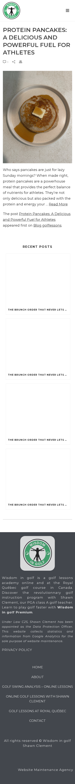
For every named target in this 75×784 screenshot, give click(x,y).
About (37, 677)
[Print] (22, 62)
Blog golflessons (47, 225)
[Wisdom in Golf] (11, 10)
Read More (58, 204)
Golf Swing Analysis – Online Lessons (37, 687)
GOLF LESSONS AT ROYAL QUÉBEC (37, 711)
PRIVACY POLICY (17, 650)
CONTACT (37, 721)
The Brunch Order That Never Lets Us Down (39, 309)
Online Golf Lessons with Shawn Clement (37, 698)
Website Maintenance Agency (45, 770)
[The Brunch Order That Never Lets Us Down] (38, 279)
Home (37, 667)
